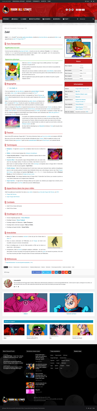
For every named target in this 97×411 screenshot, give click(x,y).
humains (49, 109)
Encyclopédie (35, 19)
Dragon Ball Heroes (49, 192)
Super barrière (11, 180)
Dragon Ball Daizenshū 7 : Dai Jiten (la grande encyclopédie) (18, 262)
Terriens (50, 107)
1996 (31, 262)
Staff (66, 19)
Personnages (20, 28)
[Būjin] (14, 329)
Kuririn (10, 110)
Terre (35, 93)
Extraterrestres (16, 267)
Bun (51, 338)
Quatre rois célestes (81, 99)
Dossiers (47, 19)
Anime (24, 19)
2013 (57, 192)
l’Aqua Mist (18, 107)
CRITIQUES (28, 1)
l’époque (40, 95)
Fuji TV (57, 360)
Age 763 (78, 91)
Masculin (78, 97)
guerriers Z (19, 140)
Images (58, 363)
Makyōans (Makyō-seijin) (35, 267)
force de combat (46, 136)
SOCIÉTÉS (43, 1)
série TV (15, 39)
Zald (73, 267)
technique (36, 164)
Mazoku (43, 267)
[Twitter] (88, 408)
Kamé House (31, 109)
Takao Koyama (79, 107)
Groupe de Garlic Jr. (80, 101)
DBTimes (65, 355)
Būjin (5, 338)
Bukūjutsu (9, 149)
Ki (7, 151)
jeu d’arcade (41, 192)
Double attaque (11, 168)
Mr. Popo (16, 103)
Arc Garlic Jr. (13, 88)
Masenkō (41, 126)
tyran (44, 251)
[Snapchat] (94, 408)
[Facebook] (86, 408)
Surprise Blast (10, 160)
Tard (52, 126)
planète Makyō (35, 91)
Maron (15, 110)
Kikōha (8, 153)
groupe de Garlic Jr (24, 51)
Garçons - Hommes (65, 360)
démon (29, 63)
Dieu (6, 103)
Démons (10, 267)
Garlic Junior (14, 93)
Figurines (52, 360)
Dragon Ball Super (54, 357)
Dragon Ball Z (21, 39)
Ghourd (20, 249)
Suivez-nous (77, 351)
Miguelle (37, 389)
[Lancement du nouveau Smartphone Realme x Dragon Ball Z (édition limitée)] (30, 366)
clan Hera (20, 182)
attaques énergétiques (31, 153)
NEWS (7, 19)
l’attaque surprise (26, 124)
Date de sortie (58, 355)
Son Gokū (37, 110)
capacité (22, 149)
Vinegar (35, 241)
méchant (25, 236)
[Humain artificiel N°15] (37, 329)
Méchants (48, 267)
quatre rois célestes (27, 37)
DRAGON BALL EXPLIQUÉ (19, 1)
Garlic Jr (57, 37)
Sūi (11, 236)
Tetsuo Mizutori (79, 104)
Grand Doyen (46, 140)
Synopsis (62, 365)
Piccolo (13, 114)
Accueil (7, 28)
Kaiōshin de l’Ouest (77, 338)
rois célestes (50, 71)
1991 (87, 111)
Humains (52, 363)
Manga (15, 19)
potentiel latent (32, 140)
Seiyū (51, 365)
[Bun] (60, 329)
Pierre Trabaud (21, 220)
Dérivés (57, 19)
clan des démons (43, 37)
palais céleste (32, 101)
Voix (61, 368)
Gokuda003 (17, 280)
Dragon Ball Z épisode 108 (82, 88)
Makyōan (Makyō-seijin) (81, 94)
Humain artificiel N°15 (32, 338)
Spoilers (56, 365)
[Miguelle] (30, 391)
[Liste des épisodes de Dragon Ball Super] (30, 385)
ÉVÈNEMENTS (36, 1)
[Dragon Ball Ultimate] (17, 10)
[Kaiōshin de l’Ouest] (83, 329)
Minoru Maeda (79, 109)
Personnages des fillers (56, 267)
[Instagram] (92, 408)
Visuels (56, 368)
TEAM (49, 1)
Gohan (6, 97)
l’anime (41, 138)
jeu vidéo (30, 192)
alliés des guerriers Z (54, 112)
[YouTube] (90, 408)
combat (48, 116)
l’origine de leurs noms (28, 174)
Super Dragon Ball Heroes (13, 196)
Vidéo (51, 368)
